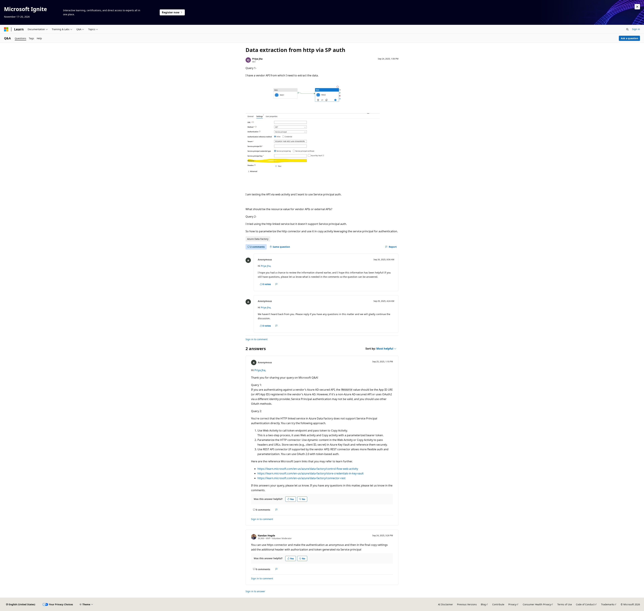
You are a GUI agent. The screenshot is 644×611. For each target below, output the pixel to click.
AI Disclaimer (445, 604)
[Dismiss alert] (637, 6)
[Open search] (627, 29)
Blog (483, 604)
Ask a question (629, 38)
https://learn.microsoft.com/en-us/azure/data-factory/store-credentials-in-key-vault (310, 473)
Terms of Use (564, 604)
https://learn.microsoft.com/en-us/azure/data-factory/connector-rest (301, 478)
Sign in (636, 29)
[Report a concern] (276, 284)
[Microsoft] (6, 29)
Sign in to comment (256, 339)
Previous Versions (467, 604)
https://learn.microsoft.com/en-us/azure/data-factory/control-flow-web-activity (307, 469)
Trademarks (607, 604)
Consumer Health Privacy (537, 604)
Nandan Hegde (266, 535)
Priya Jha (257, 58)
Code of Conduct (585, 604)
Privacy (512, 604)
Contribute (498, 604)
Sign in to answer (255, 591)
